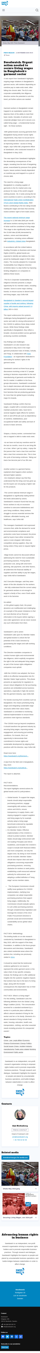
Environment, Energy (18, 1043)
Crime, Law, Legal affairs (13, 1040)
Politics (29, 1043)
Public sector (18, 1052)
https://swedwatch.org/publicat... (16, 768)
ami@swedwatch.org (20, 1137)
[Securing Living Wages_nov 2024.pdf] (20, 1204)
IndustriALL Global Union (16, 241)
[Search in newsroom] (37, 10)
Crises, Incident (19, 1046)
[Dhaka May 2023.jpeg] (20, 1174)
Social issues (8, 1046)
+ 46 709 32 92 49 (20, 1140)
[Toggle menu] (3, 10)
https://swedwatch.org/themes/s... (16, 756)
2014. (13, 957)
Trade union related (22, 1049)
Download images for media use (15, 1157)
